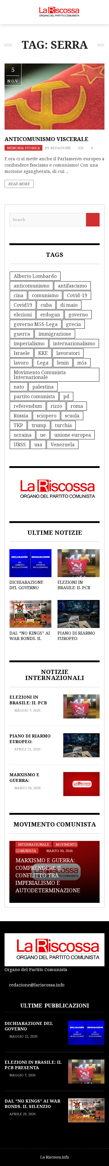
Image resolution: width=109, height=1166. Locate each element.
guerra (22, 334)
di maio (69, 305)
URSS (20, 444)
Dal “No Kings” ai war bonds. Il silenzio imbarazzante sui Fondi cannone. (32, 1109)
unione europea (72, 435)
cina (18, 295)
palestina (43, 386)
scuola (72, 415)
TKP (18, 425)
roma (77, 406)
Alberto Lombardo (35, 276)
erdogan (50, 314)
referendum (28, 406)
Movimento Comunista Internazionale (40, 374)
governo (78, 314)
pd (66, 396)
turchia (63, 425)
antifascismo (72, 285)
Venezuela (62, 444)
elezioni (23, 314)
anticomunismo (31, 285)
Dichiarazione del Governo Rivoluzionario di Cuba (27, 590)
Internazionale (33, 844)
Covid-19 (77, 295)
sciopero (46, 415)
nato (19, 386)
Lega (42, 362)
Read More (19, 183)
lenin (63, 362)
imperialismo (29, 343)
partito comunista (34, 396)
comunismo (45, 295)
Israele (22, 353)
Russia (21, 415)
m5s (82, 362)
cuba (46, 305)
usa (38, 444)
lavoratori (68, 353)
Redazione (60, 148)
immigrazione (54, 334)
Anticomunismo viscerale (46, 139)
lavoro (21, 362)
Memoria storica (23, 148)
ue (43, 435)
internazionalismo (74, 343)
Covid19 (23, 305)
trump (38, 425)
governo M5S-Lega (36, 324)
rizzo (56, 406)
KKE (43, 353)
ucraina (22, 435)
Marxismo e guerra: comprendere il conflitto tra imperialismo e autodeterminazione (47, 875)
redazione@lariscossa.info (36, 985)
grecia (73, 324)
